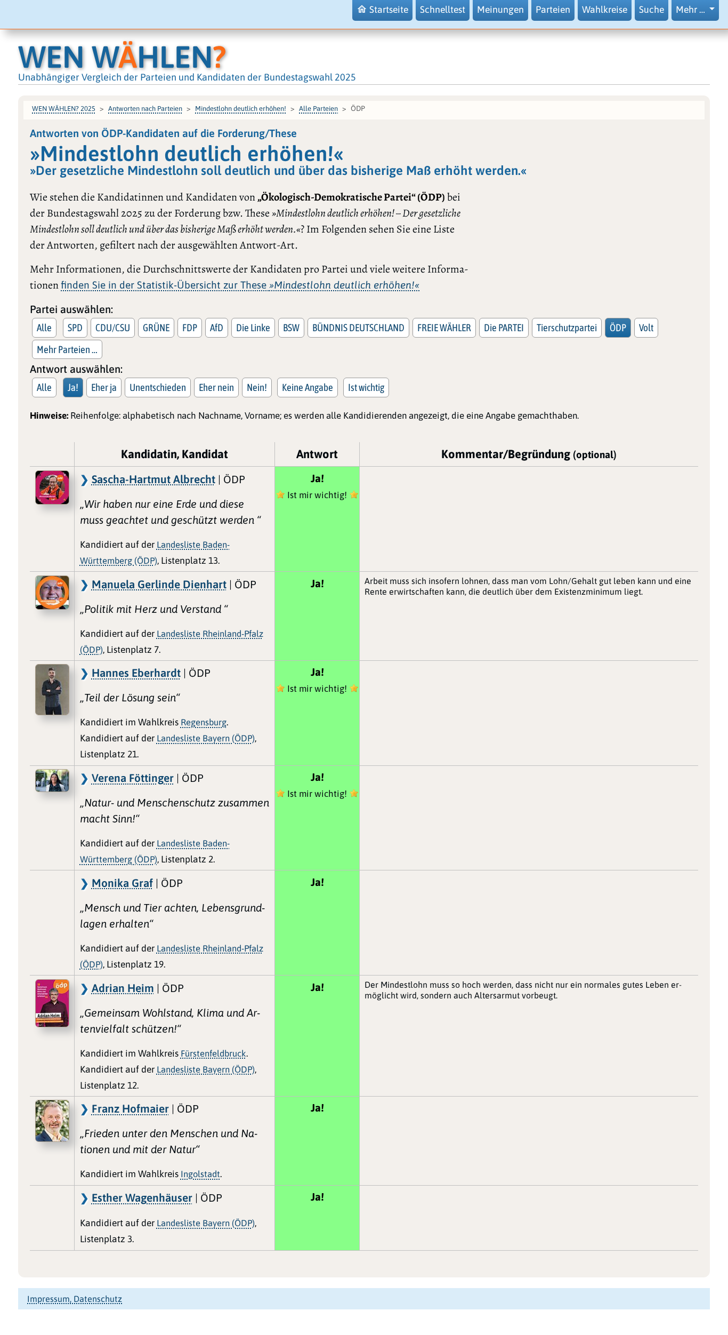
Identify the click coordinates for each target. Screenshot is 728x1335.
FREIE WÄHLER (444, 327)
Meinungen (500, 9)
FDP (189, 327)
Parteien (553, 9)
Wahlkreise (604, 9)
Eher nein (216, 387)
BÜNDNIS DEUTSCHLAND (358, 327)
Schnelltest (442, 9)
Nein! (257, 387)
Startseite (388, 9)
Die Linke (253, 327)
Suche (651, 9)
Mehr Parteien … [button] (67, 349)
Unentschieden (158, 387)
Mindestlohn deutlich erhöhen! (240, 109)
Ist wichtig (366, 387)
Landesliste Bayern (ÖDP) (206, 738)
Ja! (73, 387)
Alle (44, 327)
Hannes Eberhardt (136, 672)
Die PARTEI (504, 327)
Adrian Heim (123, 987)
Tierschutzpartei (567, 327)
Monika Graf (122, 882)
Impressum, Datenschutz (74, 1299)
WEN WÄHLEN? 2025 (63, 109)
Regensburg (204, 722)
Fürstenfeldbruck (213, 1053)
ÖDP (618, 327)
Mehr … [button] (691, 9)
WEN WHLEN (122, 56)
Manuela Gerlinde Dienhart (159, 584)
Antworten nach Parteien (145, 109)
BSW (291, 327)
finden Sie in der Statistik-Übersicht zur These (240, 285)
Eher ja (104, 387)
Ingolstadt (200, 1174)
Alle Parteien (318, 109)
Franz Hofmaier (130, 1108)
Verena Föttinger (133, 777)
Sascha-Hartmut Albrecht (153, 479)
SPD (75, 327)
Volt (646, 327)
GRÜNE (156, 327)
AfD (216, 327)
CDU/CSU (112, 327)
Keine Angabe (307, 387)
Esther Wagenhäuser (142, 1197)
